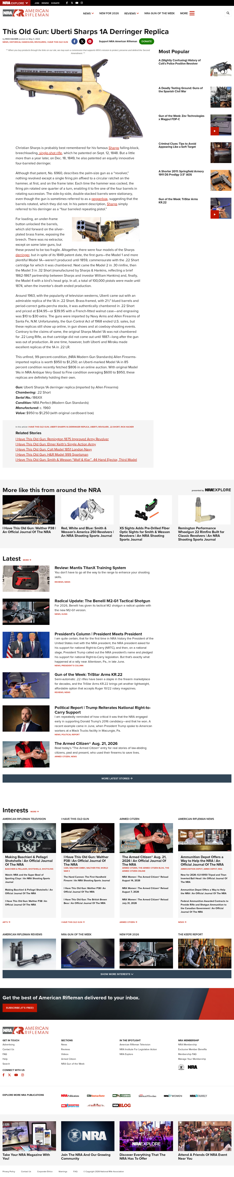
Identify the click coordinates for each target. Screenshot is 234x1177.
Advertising (9, 1044)
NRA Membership (187, 1044)
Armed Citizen (62, 756)
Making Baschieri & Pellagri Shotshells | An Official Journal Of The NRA (29, 860)
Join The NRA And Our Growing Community (85, 1156)
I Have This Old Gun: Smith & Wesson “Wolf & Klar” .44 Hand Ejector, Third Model (76, 459)
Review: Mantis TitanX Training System (90, 568)
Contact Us (8, 1049)
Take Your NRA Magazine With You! (26, 1156)
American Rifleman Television (24, 819)
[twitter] (82, 39)
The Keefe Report (190, 934)
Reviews (130, 13)
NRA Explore (126, 1054)
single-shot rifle (50, 152)
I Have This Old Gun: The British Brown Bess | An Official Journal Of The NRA (85, 901)
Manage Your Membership (192, 1059)
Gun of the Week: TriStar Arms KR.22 (88, 674)
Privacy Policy (9, 1171)
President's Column (72, 665)
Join (37, 3)
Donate (55, 3)
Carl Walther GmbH (74, 867)
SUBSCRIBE (20, 1008)
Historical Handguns (21, 42)
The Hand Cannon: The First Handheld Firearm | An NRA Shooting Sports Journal (87, 878)
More (26, 560)
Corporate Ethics (45, 1171)
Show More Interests (135, 974)
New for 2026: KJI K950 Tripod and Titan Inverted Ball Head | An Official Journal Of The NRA (204, 878)
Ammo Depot (210, 868)
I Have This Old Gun (57, 42)
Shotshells (34, 868)
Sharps (114, 147)
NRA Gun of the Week (159, 13)
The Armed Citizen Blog (151, 867)
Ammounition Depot (191, 868)
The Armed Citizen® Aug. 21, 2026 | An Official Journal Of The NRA (144, 860)
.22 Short (115, 426)
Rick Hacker (127, 426)
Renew (45, 3)
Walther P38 (93, 867)
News (87, 13)
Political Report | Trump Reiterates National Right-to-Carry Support (103, 710)
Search (6, 1064)
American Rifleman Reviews (22, 934)
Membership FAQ (187, 1054)
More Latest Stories (131, 778)
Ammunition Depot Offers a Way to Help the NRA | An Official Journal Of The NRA (202, 860)
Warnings (63, 1171)
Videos (65, 1054)
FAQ (5, 1054)
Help (5, 1059)
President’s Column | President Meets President (98, 634)
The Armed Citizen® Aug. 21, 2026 (86, 743)
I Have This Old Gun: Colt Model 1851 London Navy (54, 449)
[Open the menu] (192, 13)
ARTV (5, 922)
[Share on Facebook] (74, 39)
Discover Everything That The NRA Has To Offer (142, 1156)
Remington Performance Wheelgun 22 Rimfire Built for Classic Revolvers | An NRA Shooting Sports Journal (201, 534)
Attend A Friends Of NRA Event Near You (202, 1156)
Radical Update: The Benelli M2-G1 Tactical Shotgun (102, 601)
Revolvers (40, 42)
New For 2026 (109, 13)
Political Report (70, 734)
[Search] (228, 13)
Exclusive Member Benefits (192, 1049)
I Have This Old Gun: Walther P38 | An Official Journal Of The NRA (29, 530)
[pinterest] (90, 39)
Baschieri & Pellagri (16, 868)
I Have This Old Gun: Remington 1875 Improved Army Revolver (62, 439)
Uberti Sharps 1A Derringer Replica (69, 426)
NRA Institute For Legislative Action (138, 1049)
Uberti (93, 426)
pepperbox (99, 198)
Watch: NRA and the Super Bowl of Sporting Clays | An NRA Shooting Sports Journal (27, 878)
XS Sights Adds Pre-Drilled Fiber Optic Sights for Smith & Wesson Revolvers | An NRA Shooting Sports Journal (145, 534)
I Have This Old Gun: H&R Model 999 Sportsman (52, 454)
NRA (220, 868)
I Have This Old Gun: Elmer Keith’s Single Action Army (56, 444)
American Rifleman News (196, 819)
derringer (22, 254)
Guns (64, 614)
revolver (103, 426)
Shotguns (47, 868)
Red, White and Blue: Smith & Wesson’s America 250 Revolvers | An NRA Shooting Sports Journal (87, 532)
